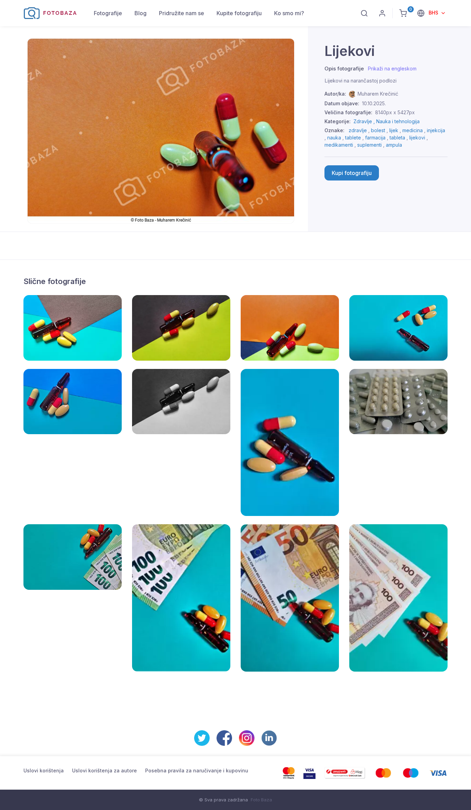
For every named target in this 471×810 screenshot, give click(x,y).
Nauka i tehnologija (398, 121)
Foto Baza (261, 799)
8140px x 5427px (395, 112)
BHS (434, 13)
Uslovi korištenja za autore (104, 770)
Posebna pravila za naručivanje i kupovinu (196, 770)
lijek (393, 130)
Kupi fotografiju (352, 172)
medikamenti (338, 145)
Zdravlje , (364, 121)
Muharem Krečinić (378, 94)
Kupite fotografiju (239, 13)
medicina (412, 130)
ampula (394, 145)
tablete (353, 137)
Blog (140, 13)
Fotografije (108, 13)
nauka (334, 137)
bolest (378, 130)
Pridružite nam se (181, 13)
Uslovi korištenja (43, 770)
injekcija (436, 130)
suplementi (369, 145)
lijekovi (417, 137)
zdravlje (358, 130)
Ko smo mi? (289, 13)
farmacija (375, 137)
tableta (397, 137)
